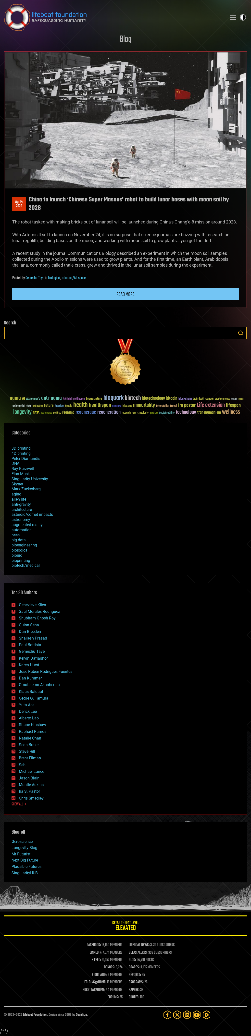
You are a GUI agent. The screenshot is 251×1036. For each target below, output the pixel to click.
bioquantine (94, 398)
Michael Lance (31, 771)
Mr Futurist (21, 854)
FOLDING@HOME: (95, 982)
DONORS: (109, 967)
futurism (59, 406)
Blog (125, 40)
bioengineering (24, 545)
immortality (144, 405)
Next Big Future (25, 860)
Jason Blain (29, 778)
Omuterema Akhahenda (39, 684)
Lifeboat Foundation (35, 1015)
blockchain (185, 399)
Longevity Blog (24, 847)
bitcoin (171, 398)
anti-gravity (21, 504)
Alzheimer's (33, 399)
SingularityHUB (25, 873)
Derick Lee (28, 711)
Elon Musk (21, 473)
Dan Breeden (30, 631)
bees (16, 535)
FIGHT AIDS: (99, 975)
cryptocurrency (222, 399)
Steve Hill (27, 751)
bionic (17, 555)
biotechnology (153, 398)
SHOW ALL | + (19, 804)
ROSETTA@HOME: (94, 990)
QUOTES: (134, 997)
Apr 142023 (19, 204)
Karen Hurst (29, 665)
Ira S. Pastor (29, 791)
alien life (19, 499)
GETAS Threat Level (125, 926)
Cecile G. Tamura (33, 698)
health (80, 405)
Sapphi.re (81, 1015)
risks (134, 412)
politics (57, 413)
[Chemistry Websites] (125, 363)
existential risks (22, 406)
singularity (143, 413)
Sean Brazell (29, 744)
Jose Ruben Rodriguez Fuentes (45, 671)
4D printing (21, 453)
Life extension (211, 405)
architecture (22, 509)
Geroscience (22, 841)
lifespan (233, 405)
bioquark (113, 398)
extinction (38, 406)
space (82, 278)
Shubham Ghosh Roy (37, 618)
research (126, 413)
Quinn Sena (29, 625)
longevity (22, 412)
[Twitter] (177, 1015)
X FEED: (96, 960)
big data (19, 540)
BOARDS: (134, 967)
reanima (68, 412)
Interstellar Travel (166, 406)
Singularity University (30, 479)
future (48, 405)
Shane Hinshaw (32, 724)
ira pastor (187, 405)
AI (23, 398)
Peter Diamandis (26, 458)
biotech (133, 398)
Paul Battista (30, 644)
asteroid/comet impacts (32, 514)
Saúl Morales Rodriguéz (39, 611)
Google (68, 406)
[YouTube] (197, 1015)
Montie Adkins (31, 784)
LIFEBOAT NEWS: (139, 945)
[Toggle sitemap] (233, 17)
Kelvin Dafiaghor (33, 658)
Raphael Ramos (32, 731)
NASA (36, 413)
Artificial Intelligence (74, 399)
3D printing (21, 448)
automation (22, 530)
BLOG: (132, 960)
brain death (198, 399)
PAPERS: (134, 990)
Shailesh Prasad (33, 638)
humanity (116, 406)
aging (15, 398)
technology (186, 412)
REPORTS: (135, 975)
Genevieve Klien (32, 605)
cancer (209, 399)
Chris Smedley (31, 798)
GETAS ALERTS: (138, 953)
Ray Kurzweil (23, 468)
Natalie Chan (30, 738)
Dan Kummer (30, 678)
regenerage (85, 412)
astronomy (21, 519)
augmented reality (27, 524)
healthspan (100, 405)
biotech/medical (26, 565)
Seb (22, 765)
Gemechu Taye (34, 278)
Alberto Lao (29, 718)
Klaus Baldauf (31, 691)
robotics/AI (69, 278)
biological (54, 278)
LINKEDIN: (96, 953)
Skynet (17, 484)
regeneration (109, 412)
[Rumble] (207, 1015)
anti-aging (51, 398)
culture (234, 399)
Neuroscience (46, 413)
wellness (231, 412)
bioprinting (21, 560)
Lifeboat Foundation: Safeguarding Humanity (113, 17)
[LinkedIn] (187, 1015)
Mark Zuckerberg (26, 489)
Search (241, 333)
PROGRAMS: (136, 982)
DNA (15, 463)
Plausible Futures (26, 866)
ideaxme (127, 406)
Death (240, 399)
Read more (125, 294)
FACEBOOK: (94, 945)
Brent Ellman (30, 758)
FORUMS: (113, 997)
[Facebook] (167, 1015)
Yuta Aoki (27, 705)
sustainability (167, 413)
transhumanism (209, 412)
